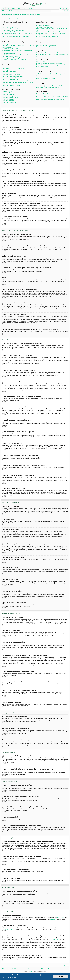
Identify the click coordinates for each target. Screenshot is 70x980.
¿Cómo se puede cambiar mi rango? (11, 58)
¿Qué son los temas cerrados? (9, 102)
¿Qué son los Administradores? (43, 24)
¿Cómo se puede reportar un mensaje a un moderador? (15, 80)
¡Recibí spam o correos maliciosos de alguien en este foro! (50, 47)
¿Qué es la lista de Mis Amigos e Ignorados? (47, 52)
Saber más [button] (17, 977)
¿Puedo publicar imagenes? (9, 96)
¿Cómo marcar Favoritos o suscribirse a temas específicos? (51, 77)
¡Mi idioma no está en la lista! (9, 53)
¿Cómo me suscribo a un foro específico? (46, 78)
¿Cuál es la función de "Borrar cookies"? (12, 38)
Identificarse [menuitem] (64, 8)
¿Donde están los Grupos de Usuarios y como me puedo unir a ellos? (51, 29)
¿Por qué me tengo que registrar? (10, 25)
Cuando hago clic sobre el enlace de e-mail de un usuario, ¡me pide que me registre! (17, 60)
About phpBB (53, 919)
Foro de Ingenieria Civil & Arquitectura (16, 8)
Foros (31, 8)
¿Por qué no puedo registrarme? (10, 28)
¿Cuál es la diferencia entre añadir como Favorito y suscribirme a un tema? (52, 74)
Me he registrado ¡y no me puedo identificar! (13, 30)
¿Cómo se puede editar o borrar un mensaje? (13, 68)
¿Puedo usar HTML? (7, 93)
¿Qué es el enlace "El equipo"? (43, 38)
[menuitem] (60, 8)
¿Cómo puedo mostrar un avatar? (10, 56)
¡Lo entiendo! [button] (60, 976)
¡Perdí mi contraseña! (7, 35)
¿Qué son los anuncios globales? (10, 97)
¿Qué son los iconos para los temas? (11, 103)
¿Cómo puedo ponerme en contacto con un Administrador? (50, 99)
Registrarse (19, 10)
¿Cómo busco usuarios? (42, 66)
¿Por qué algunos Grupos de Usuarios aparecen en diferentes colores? (51, 34)
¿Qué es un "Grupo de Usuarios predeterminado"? (48, 36)
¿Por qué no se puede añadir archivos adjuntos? (14, 77)
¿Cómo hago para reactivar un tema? (11, 85)
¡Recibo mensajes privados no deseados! (46, 45)
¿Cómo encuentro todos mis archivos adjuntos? (47, 87)
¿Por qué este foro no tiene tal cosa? (45, 95)
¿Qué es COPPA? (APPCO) (9, 27)
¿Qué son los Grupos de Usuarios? (44, 27)
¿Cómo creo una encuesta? (9, 71)
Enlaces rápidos (4, 8)
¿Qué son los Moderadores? (43, 25)
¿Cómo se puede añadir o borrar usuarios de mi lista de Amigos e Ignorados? (52, 55)
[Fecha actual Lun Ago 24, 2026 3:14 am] (67, 14)
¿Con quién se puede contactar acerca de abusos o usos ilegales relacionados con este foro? (52, 97)
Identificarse (11, 10)
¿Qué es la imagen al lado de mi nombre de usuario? (15, 55)
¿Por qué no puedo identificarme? (10, 32)
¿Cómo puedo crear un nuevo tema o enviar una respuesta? (17, 67)
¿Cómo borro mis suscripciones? (44, 80)
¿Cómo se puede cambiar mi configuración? (13, 44)
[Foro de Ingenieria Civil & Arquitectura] (35, 3)
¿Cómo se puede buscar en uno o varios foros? (47, 62)
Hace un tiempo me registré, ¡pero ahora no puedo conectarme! (17, 33)
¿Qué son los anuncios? (8, 99)
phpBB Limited (60, 917)
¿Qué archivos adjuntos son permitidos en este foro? (49, 86)
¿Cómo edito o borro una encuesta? (11, 74)
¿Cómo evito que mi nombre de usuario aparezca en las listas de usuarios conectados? (18, 46)
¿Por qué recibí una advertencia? (10, 79)
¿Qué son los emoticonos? (8, 94)
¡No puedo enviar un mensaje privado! (45, 43)
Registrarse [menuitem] (67, 8)
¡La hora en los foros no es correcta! (11, 48)
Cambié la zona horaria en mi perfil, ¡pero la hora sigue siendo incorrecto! (17, 51)
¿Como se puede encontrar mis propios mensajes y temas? (50, 68)
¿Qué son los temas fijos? (8, 100)
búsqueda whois (56, 939)
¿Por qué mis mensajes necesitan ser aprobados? (14, 84)
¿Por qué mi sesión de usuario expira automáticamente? (16, 36)
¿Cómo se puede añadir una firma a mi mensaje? (14, 70)
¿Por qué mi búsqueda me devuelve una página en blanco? (50, 65)
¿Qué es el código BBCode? (9, 91)
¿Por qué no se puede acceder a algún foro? (13, 76)
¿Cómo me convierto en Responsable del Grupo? (48, 31)
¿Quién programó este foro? (43, 93)
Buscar (4, 10)
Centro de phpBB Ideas (7, 929)
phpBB (37, 283)
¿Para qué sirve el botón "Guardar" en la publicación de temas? (17, 82)
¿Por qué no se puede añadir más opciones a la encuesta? (16, 73)
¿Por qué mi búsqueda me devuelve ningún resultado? (49, 63)
